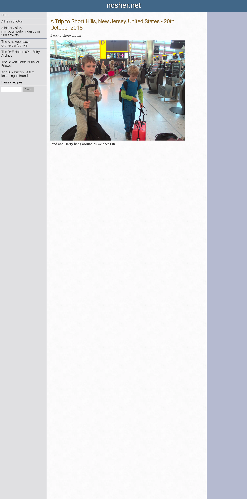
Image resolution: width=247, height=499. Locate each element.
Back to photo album (65, 35)
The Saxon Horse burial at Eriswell (20, 64)
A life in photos (12, 21)
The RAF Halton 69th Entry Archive (20, 53)
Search (28, 89)
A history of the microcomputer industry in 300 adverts (20, 31)
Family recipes (11, 82)
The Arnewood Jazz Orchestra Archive (15, 43)
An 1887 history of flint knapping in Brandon (17, 74)
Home (5, 15)
